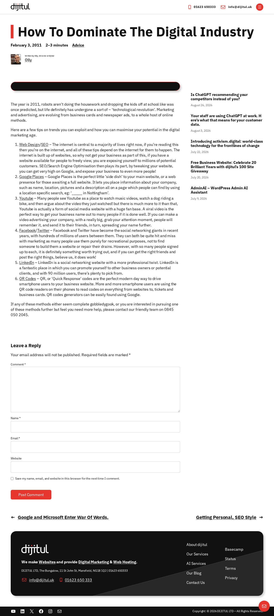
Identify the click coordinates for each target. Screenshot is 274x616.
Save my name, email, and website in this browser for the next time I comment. (67, 478)
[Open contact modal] (264, 606)
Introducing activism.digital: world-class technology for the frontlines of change (227, 143)
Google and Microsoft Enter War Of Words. (63, 517)
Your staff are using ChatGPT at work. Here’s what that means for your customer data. (227, 120)
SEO (44, 144)
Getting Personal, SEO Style (226, 517)
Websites (47, 561)
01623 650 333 (78, 579)
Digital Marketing (93, 561)
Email (15, 438)
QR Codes (27, 278)
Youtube (26, 198)
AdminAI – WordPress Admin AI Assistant (219, 190)
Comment (18, 364)
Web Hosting (124, 561)
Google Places (31, 176)
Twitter (43, 230)
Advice (78, 45)
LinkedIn (26, 262)
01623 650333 (205, 7)
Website (16, 458)
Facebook (27, 230)
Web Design (29, 144)
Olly (28, 59)
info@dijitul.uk (240, 7)
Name (15, 418)
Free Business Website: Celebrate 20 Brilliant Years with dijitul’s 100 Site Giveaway (223, 166)
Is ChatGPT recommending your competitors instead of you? (219, 97)
